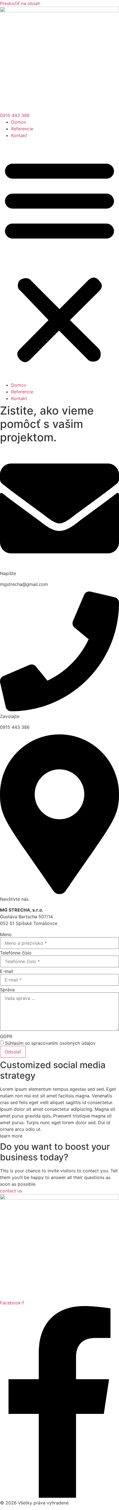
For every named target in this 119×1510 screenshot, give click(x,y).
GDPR (6, 1036)
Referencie (22, 128)
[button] (59, 260)
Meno (6, 934)
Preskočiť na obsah (20, 3)
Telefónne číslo (16, 953)
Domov (18, 122)
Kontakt (19, 135)
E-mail (6, 971)
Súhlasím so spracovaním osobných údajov (50, 1043)
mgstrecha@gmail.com (24, 584)
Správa (7, 989)
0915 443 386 (15, 727)
